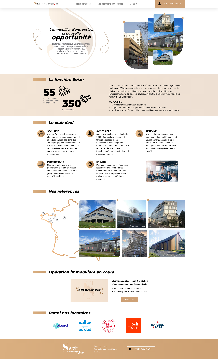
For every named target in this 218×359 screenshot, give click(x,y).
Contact (133, 4)
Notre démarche (83, 4)
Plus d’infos (129, 299)
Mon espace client (172, 4)
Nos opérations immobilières (110, 4)
